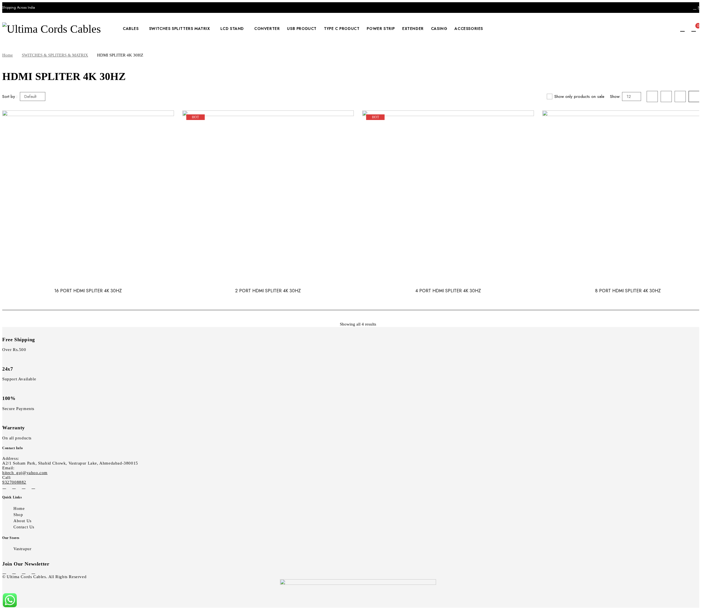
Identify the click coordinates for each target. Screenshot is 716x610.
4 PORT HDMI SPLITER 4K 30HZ (448, 291)
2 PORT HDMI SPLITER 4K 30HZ (268, 291)
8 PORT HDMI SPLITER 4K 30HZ (628, 291)
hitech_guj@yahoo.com (25, 472)
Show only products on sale (579, 96)
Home (7, 55)
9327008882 (14, 482)
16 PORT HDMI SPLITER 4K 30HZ (88, 291)
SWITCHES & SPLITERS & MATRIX (55, 55)
